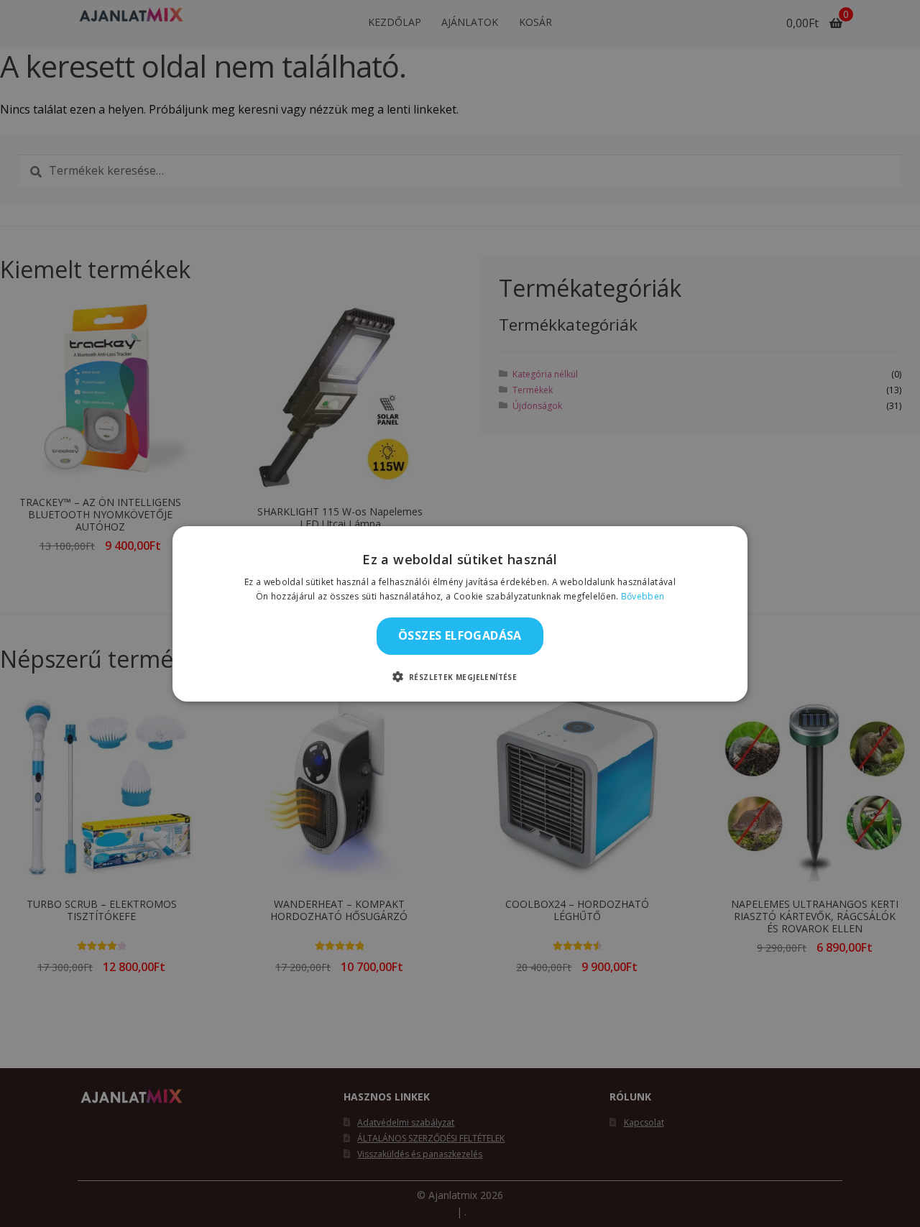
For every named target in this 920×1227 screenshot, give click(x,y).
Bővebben (642, 596)
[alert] (460, 613)
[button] (460, 676)
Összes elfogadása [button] (460, 635)
